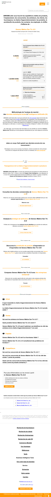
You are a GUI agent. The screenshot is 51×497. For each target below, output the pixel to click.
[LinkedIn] (20, 484)
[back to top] (0, 412)
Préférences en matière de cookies (11, 494)
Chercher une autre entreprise (36, 10)
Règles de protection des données (28, 494)
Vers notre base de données (25, 462)
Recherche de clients (25, 431)
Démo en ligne (9, 386)
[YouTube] (26, 484)
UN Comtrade (32, 118)
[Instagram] (30, 484)
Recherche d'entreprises (25, 435)
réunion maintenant (25, 205)
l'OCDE (18, 119)
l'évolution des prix (25, 232)
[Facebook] (23, 484)
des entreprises (25, 286)
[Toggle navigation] (48, 3)
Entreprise (25, 469)
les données (25, 259)
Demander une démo (25, 488)
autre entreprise (41, 150)
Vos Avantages (25, 446)
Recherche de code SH (25, 439)
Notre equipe (25, 473)
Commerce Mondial (25, 443)
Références (25, 125)
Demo (42, 4)
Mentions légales (38, 496)
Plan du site (46, 494)
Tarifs (25, 454)
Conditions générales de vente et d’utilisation (21, 418)
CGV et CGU (40, 494)
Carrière (25, 477)
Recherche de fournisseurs (25, 428)
